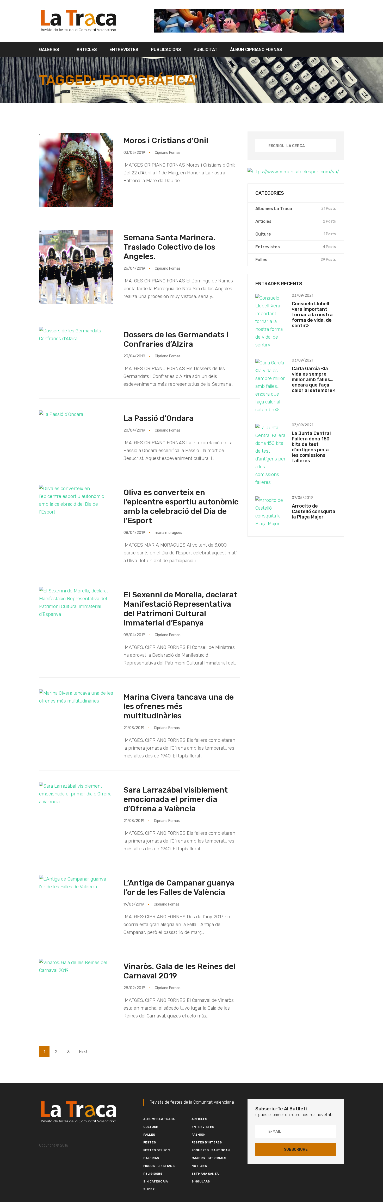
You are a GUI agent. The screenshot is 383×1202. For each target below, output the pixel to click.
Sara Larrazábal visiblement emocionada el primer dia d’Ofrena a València (175, 799)
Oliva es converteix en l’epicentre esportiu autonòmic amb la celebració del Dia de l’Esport (181, 506)
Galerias (151, 1158)
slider (149, 1189)
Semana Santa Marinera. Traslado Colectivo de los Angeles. (169, 247)
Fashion (198, 1134)
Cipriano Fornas (168, 152)
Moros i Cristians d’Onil (165, 140)
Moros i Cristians (159, 1166)
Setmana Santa (205, 1173)
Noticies (199, 1166)
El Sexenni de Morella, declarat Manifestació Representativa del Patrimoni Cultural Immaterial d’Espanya (180, 609)
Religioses (152, 1173)
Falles (149, 1134)
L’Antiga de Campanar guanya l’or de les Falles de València (178, 887)
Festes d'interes (206, 1142)
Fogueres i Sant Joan (210, 1150)
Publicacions (166, 49)
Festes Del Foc (156, 1150)
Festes (149, 1142)
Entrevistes (123, 49)
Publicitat (206, 49)
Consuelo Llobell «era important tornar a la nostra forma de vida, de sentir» (312, 314)
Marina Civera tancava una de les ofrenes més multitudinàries (178, 706)
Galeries (49, 49)
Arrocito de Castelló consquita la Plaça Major (313, 511)
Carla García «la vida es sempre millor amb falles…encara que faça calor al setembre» (313, 379)
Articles (87, 49)
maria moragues (168, 532)
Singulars (200, 1181)
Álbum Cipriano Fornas (256, 49)
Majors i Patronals (208, 1158)
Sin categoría (155, 1181)
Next (83, 1051)
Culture (150, 1127)
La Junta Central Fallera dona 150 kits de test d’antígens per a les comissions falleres (311, 447)
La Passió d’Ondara (158, 418)
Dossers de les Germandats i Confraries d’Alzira (175, 339)
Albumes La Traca (159, 1119)
